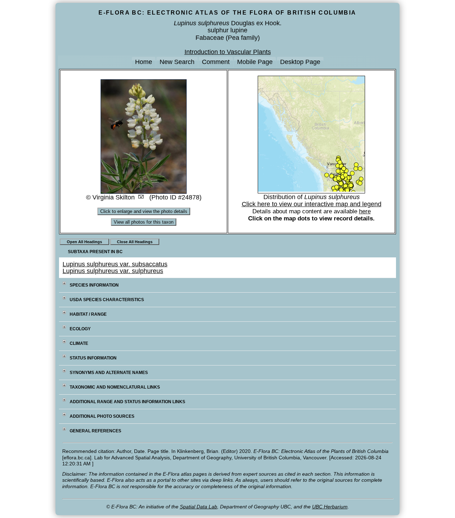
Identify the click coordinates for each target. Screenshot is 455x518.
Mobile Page (255, 61)
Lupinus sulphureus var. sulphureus (113, 270)
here (365, 211)
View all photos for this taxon (143, 222)
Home (143, 61)
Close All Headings (134, 242)
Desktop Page (300, 61)
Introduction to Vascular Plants (227, 51)
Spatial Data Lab (198, 506)
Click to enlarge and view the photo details (143, 211)
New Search (177, 61)
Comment (216, 61)
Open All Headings (84, 242)
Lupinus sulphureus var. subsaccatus (115, 264)
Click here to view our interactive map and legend (311, 204)
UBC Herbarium (330, 506)
